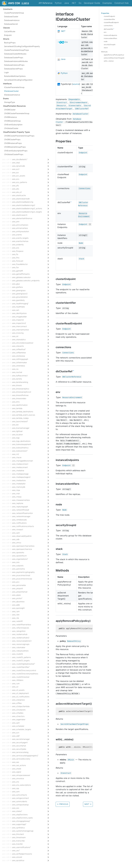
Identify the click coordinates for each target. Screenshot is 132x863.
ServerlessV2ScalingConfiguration (18, 80)
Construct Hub (121, 3)
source (76, 84)
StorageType (9, 102)
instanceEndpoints (110, 35)
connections (108, 25)
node (105, 41)
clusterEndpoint (109, 16)
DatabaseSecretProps (13, 69)
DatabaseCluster (11, 16)
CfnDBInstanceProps (13, 143)
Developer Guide (92, 3)
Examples (107, 3)
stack (106, 48)
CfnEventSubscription (13, 124)
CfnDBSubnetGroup (12, 121)
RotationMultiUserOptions (15, 76)
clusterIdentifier (109, 19)
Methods (104, 52)
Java (66, 3)
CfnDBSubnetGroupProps (15, 147)
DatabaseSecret (11, 24)
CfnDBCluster (9, 110)
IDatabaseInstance (12, 95)
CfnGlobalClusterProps (13, 154)
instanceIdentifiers (110, 38)
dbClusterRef (109, 29)
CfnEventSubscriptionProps (15, 151)
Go (80, 3)
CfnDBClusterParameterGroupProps (19, 136)
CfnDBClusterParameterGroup (16, 113)
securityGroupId (109, 44)
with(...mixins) (109, 61)
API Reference (45, 3)
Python (58, 3)
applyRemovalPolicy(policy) (114, 55)
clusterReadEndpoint (111, 22)
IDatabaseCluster (11, 91)
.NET (73, 3)
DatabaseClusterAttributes (15, 54)
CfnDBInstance (10, 117)
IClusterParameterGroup (14, 87)
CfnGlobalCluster (11, 128)
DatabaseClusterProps (13, 57)
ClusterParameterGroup (14, 13)
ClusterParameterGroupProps (16, 50)
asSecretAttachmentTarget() (114, 58)
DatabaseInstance (11, 20)
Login (6, 72)
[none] (54, 14)
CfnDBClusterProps (12, 139)
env (105, 32)
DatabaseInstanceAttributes (16, 61)
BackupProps (9, 42)
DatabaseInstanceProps (14, 65)
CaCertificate (9, 31)
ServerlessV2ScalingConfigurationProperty (22, 46)
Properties (105, 13)
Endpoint (8, 35)
